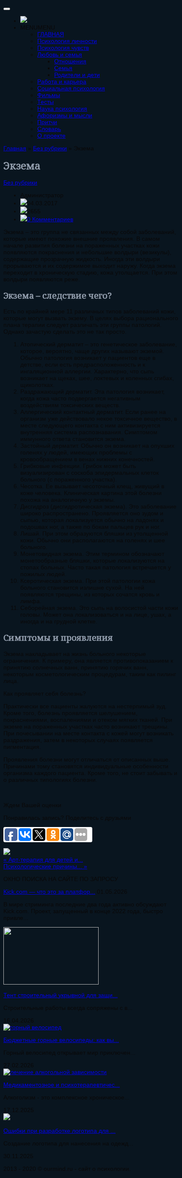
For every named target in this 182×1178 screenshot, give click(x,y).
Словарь (49, 128)
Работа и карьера (61, 81)
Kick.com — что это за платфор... (49, 891)
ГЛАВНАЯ (50, 34)
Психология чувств (63, 47)
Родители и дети (77, 74)
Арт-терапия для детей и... (43, 859)
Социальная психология (71, 88)
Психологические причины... (45, 866)
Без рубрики (20, 182)
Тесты (45, 101)
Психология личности (67, 41)
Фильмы (48, 95)
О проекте (51, 135)
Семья (63, 68)
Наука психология (62, 108)
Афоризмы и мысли (64, 115)
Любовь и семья (59, 54)
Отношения (70, 61)
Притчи (47, 122)
